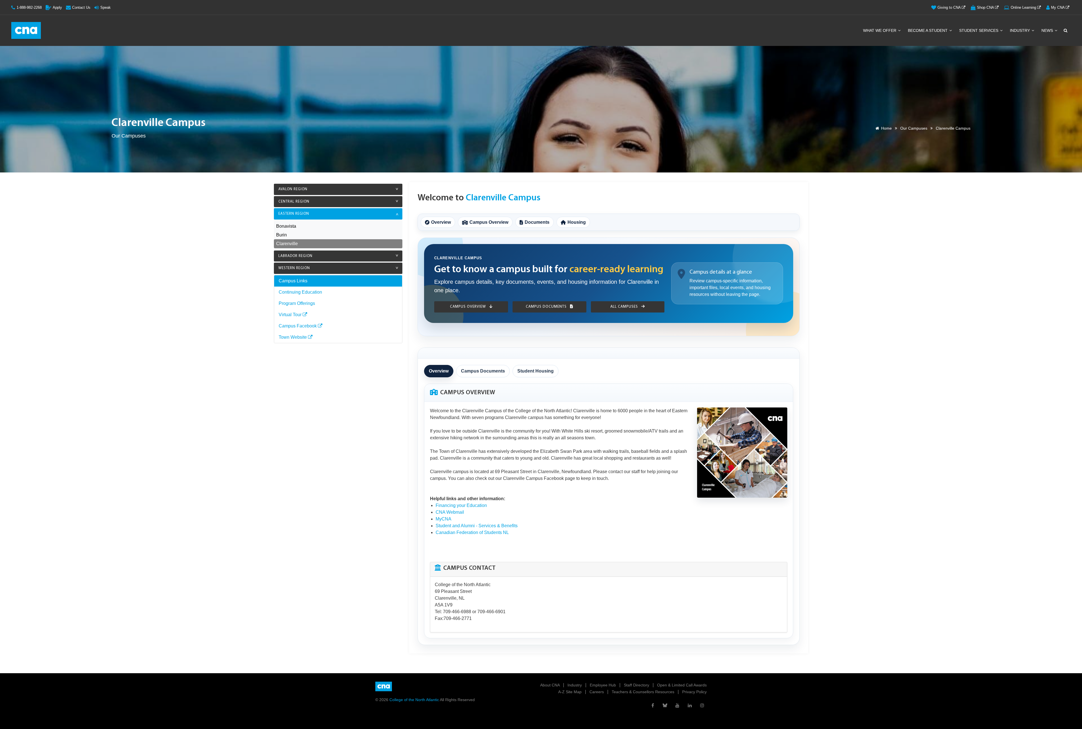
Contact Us (81, 7)
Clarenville (287, 243)
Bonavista (286, 226)
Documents (537, 222)
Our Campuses (913, 128)
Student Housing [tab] (535, 371)
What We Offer (880, 30)
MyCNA (443, 519)
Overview (441, 222)
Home (886, 128)
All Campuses (624, 307)
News (1047, 30)
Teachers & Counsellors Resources (643, 692)
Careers (597, 692)
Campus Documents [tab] (483, 371)
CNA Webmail (450, 512)
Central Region (293, 201)
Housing (576, 222)
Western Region (294, 268)
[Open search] (1065, 30)
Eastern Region (293, 214)
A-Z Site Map (570, 692)
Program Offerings (297, 303)
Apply (57, 7)
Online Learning (1024, 7)
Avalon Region (292, 189)
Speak (105, 7)
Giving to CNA (949, 7)
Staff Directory (637, 685)
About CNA (550, 685)
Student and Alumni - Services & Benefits (477, 525)
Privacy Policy (694, 692)
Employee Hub (603, 685)
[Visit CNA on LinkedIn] (689, 705)
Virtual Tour (291, 314)
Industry (1020, 30)
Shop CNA (986, 7)
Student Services (979, 30)
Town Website (293, 337)
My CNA (1058, 7)
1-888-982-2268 (29, 7)
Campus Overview (488, 222)
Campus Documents (547, 307)
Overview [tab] (439, 371)
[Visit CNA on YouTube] (677, 705)
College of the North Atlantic (414, 699)
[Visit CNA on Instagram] (702, 705)
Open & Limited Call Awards (682, 685)
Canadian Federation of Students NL (472, 532)
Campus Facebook (298, 325)
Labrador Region (295, 256)
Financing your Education (461, 505)
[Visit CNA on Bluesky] (664, 705)
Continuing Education (300, 292)
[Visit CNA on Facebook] (652, 705)
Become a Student (928, 30)
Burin (281, 234)
